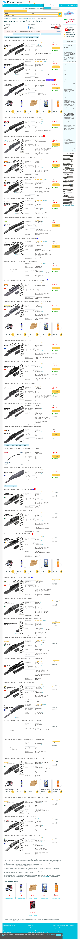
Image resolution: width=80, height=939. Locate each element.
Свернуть (74, 61)
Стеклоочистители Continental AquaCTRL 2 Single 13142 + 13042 (24, 758)
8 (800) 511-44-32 (63, 2)
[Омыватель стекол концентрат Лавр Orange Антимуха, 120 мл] (58, 103)
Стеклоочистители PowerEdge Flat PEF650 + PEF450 (20, 261)
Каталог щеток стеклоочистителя (9, 928)
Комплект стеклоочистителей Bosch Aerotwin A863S (20, 40)
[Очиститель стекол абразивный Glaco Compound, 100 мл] (32, 904)
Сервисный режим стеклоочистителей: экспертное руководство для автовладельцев (69, 95)
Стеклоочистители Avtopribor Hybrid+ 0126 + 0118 (19, 340)
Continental (66, 79)
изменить (49, 3)
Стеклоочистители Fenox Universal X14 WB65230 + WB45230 (23, 658)
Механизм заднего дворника (69, 133)
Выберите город (47, 2)
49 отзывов (44, 42)
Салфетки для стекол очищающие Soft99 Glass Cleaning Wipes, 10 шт (44, 893)
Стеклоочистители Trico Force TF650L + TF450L (19, 598)
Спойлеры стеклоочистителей (68, 98)
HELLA (65, 67)
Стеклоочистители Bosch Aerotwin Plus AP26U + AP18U (21, 816)
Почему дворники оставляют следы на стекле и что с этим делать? (69, 136)
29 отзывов (44, 179)
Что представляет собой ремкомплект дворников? (69, 118)
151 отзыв (44, 512)
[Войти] (75, 2)
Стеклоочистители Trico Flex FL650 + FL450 (17, 534)
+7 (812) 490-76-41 (57, 928)
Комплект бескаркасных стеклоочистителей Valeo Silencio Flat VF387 (26, 217)
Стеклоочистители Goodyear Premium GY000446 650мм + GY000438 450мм (28, 301)
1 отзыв (44, 620)
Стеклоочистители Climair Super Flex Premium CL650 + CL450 (23, 136)
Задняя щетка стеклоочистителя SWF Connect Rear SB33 (22, 702)
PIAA (65, 68)
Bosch (65, 72)
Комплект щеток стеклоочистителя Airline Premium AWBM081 (23, 427)
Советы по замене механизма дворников (68, 140)
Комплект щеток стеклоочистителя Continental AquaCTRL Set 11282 (25, 638)
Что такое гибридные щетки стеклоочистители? (69, 126)
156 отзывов (44, 200)
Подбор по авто (15, 11)
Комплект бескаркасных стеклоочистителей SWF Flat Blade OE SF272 (26, 59)
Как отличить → (57, 31)
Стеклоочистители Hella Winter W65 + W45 (17, 577)
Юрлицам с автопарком (32, 927)
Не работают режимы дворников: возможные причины (68, 146)
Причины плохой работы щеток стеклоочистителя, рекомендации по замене (69, 114)
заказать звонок (65, 3)
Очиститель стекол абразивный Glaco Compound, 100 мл (33, 910)
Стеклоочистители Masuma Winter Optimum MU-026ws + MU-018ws (25, 280)
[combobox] (17, 13)
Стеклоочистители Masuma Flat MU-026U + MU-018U (20, 157)
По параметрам (38, 11)
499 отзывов (44, 491)
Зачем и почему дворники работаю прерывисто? (69, 129)
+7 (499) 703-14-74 (72, 925)
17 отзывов (44, 342)
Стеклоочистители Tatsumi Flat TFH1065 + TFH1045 (20, 361)
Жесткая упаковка (32, 107)
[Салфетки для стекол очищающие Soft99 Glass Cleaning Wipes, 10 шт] (46, 103)
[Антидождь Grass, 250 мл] (21, 103)
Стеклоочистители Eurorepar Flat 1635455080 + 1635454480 (22, 618)
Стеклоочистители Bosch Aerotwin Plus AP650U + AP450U (22, 198)
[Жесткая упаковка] (33, 103)
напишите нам (46, 876)
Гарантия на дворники (7, 932)
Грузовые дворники (31, 5)
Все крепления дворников (68, 205)
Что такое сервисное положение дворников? (68, 121)
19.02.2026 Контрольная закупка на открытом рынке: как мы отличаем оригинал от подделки (69, 54)
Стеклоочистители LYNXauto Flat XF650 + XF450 (19, 383)
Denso (65, 70)
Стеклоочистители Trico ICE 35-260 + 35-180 (18, 489)
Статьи (69, 87)
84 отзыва (44, 600)
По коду (56, 11)
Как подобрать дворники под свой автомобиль (69, 123)
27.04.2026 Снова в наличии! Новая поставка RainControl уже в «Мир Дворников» (69, 49)
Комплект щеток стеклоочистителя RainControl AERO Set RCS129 (25, 80)
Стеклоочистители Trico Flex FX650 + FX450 (18, 510)
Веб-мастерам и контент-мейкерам (34, 928)
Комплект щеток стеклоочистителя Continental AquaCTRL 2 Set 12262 (26, 797)
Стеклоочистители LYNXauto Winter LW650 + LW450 (20, 238)
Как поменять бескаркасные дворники (69, 132)
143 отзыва (44, 241)
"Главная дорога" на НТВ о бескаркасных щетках (69, 105)
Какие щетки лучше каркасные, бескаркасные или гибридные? (69, 90)
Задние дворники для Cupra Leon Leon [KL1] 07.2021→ (51, 33)
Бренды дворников (69, 64)
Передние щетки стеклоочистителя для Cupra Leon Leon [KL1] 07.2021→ (27, 33)
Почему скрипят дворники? (69, 148)
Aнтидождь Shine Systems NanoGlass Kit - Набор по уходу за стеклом (9, 893)
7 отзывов (44, 119)
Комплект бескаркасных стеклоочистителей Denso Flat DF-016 (24, 117)
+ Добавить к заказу (9, 898)
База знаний (41, 5)
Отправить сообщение (57, 931)
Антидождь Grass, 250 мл (21, 893)
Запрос (56, 492)
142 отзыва (44, 159)
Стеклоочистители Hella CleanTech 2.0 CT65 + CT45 (20, 177)
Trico (65, 74)
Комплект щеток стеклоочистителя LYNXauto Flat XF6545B (22, 403)
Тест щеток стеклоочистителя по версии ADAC (69, 108)
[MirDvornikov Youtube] (69, 32)
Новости (70, 45)
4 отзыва (44, 385)
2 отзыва (44, 704)
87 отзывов (44, 579)
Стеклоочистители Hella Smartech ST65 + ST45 (19, 682)
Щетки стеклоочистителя (7, 5)
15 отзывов (44, 282)
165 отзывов (44, 536)
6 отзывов (44, 220)
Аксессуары (61, 5)
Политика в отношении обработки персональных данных (38, 932)
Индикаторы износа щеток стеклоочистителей (69, 143)
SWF (65, 81)
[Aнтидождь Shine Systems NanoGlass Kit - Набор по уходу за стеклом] (9, 103)
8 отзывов (44, 82)
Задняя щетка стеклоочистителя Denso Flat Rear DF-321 (21, 448)
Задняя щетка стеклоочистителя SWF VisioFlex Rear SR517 (23, 467)
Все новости (69, 61)
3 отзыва (44, 138)
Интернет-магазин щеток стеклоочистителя (11, 927)
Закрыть (55, 7)
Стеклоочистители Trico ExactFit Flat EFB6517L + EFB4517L (22, 721)
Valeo (65, 76)
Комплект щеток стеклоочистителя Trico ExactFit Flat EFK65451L (24, 739)
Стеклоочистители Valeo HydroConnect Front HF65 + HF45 (22, 835)
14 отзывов (44, 684)
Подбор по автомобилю (19, 5)
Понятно (58, 934)
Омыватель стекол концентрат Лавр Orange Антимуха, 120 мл (56, 893)
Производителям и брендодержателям (35, 930)
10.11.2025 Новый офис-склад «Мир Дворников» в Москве (69, 58)
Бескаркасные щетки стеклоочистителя (68, 111)
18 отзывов (44, 61)
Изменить (48, 7)
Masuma (65, 77)
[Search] (60, 14)
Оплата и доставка (6, 930)
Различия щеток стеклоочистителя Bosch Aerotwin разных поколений (69, 101)
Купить (56, 48)
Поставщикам (30, 925)
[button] (5, 104)
